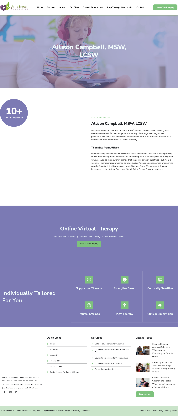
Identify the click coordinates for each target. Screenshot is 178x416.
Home (40, 7)
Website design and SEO (67, 411)
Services (51, 7)
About (62, 7)
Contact (140, 7)
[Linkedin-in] (16, 391)
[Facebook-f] (4, 391)
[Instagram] (10, 391)
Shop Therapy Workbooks (120, 7)
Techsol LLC (85, 411)
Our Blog (74, 7)
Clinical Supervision (93, 7)
